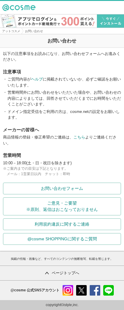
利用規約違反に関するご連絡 (62, 224)
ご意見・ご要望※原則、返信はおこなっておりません (62, 206)
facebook (95, 290)
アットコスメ (11, 31)
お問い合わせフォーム (62, 188)
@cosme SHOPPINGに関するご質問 (62, 238)
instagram (68, 290)
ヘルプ (37, 79)
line (108, 290)
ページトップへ (65, 273)
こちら (79, 137)
